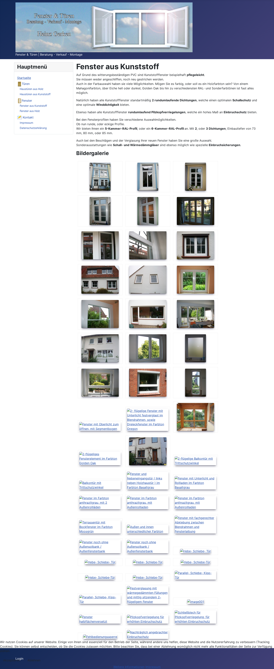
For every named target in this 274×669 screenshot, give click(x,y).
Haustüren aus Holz (31, 88)
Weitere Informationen (128, 667)
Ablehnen (33, 660)
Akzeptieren (11, 660)
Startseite (24, 78)
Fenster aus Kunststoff (33, 105)
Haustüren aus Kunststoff (35, 94)
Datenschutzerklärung (33, 127)
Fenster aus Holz (30, 110)
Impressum (26, 122)
